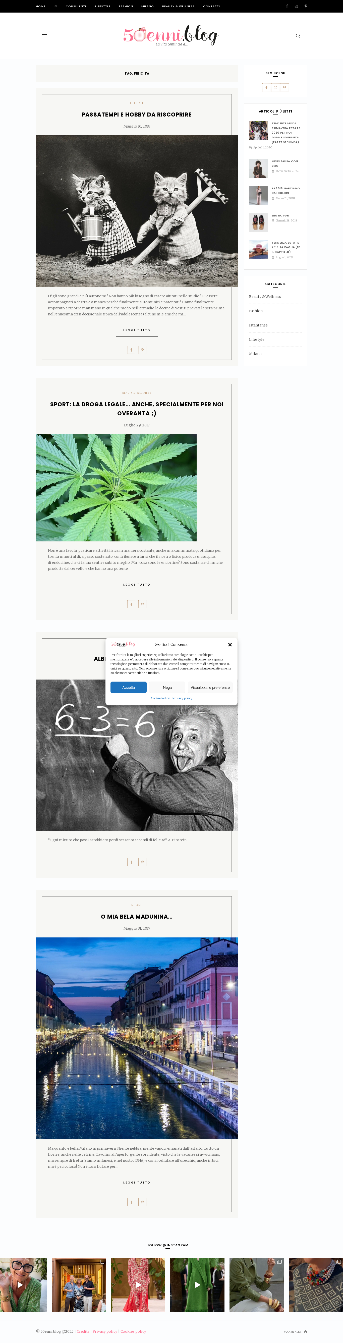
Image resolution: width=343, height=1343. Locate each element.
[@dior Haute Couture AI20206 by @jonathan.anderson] (197, 1285)
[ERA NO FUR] (260, 222)
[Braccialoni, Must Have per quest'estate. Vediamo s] (257, 1285)
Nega (167, 687)
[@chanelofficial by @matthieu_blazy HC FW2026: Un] (138, 1285)
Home (40, 6)
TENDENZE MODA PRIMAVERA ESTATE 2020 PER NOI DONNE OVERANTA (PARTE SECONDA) (286, 132)
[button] (230, 644)
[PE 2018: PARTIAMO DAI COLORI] (260, 195)
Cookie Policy (160, 698)
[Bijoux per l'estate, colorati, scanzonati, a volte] (316, 1285)
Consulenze (76, 6)
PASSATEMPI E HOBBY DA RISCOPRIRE (137, 115)
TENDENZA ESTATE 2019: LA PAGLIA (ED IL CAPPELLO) (286, 247)
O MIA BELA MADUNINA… (137, 917)
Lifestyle (102, 6)
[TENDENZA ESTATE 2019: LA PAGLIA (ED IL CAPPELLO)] (260, 249)
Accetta (128, 687)
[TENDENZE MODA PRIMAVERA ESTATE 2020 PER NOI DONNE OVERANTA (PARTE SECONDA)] (260, 130)
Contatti (211, 6)
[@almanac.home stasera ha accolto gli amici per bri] (79, 1285)
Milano (147, 6)
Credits (83, 1331)
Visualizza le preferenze (210, 687)
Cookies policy (133, 1331)
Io (56, 6)
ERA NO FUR (280, 215)
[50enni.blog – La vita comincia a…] (171, 28)
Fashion (126, 6)
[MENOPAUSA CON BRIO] (260, 168)
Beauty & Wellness (178, 6)
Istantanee (258, 325)
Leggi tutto (137, 330)
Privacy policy (182, 698)
